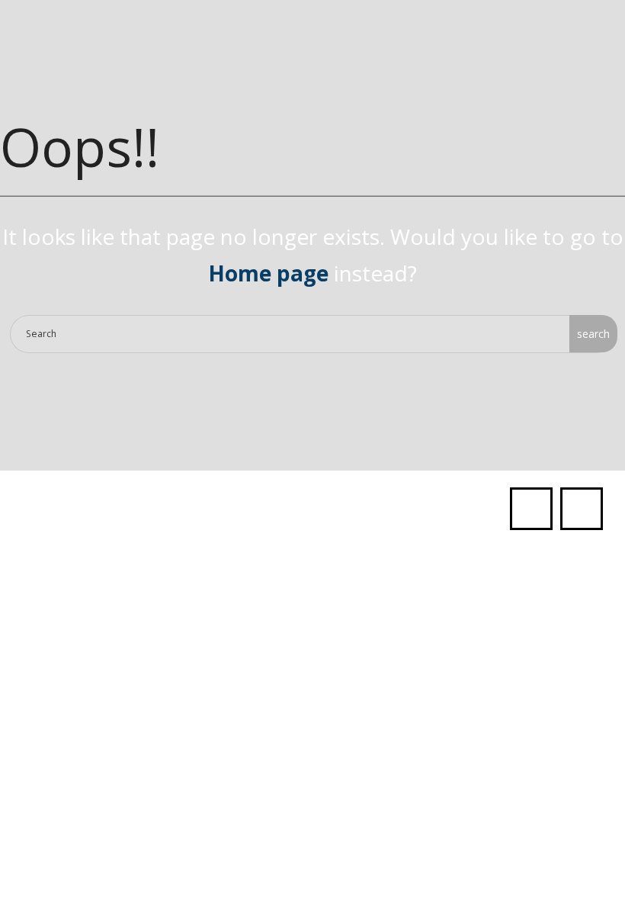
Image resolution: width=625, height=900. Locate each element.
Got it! (548, 34)
